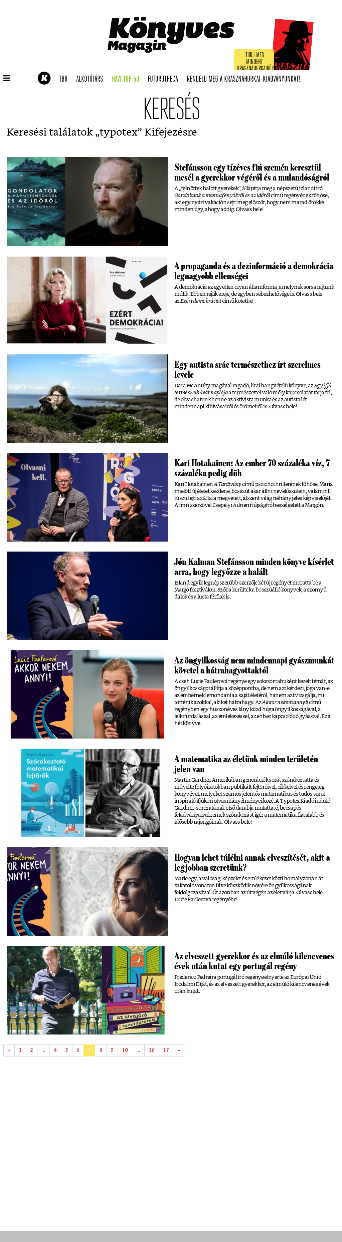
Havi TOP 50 (128, 79)
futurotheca (165, 79)
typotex (119, 133)
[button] (6, 79)
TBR (65, 79)
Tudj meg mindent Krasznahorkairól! (256, 62)
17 (166, 1050)
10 (125, 1050)
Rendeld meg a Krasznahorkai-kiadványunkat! (246, 79)
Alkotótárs (92, 79)
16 (152, 1050)
